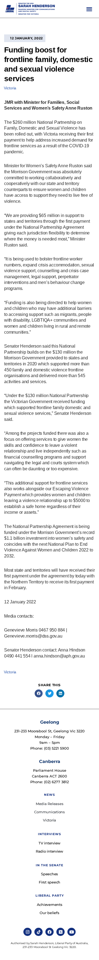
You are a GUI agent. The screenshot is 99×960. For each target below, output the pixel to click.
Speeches (49, 874)
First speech (49, 882)
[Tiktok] (38, 932)
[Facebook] (49, 932)
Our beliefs (49, 913)
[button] (89, 9)
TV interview (49, 843)
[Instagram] (27, 932)
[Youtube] (71, 932)
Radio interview (49, 851)
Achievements (49, 904)
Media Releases (50, 804)
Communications (49, 812)
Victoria (10, 88)
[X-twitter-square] (60, 932)
